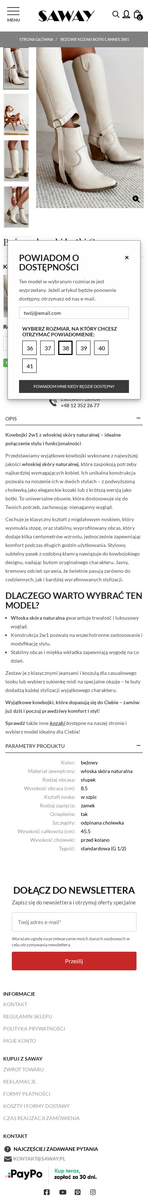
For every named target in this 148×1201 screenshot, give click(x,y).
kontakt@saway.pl (39, 1159)
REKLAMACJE (19, 1082)
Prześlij (74, 960)
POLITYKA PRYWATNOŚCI (34, 1028)
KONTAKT (15, 1004)
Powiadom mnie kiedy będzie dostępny (74, 386)
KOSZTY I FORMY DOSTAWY (36, 1106)
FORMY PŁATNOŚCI (26, 1094)
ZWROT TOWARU (23, 1069)
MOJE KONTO (19, 1041)
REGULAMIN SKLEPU (27, 1016)
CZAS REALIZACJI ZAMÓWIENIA (41, 1118)
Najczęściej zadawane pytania (56, 1149)
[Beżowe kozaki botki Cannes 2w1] (90, 127)
